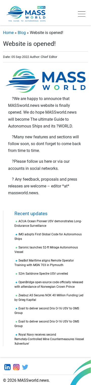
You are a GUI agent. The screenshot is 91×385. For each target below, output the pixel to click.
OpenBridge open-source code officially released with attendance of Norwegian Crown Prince (48, 284)
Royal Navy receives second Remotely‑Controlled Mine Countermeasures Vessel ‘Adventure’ (49, 339)
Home (8, 32)
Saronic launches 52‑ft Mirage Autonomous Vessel (46, 250)
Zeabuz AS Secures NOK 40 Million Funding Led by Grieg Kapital (48, 298)
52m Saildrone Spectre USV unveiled (43, 273)
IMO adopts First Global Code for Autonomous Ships (48, 237)
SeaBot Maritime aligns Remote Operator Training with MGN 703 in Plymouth (44, 263)
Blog (22, 32)
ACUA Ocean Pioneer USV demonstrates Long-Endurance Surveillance (48, 223)
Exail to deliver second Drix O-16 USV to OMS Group (46, 311)
